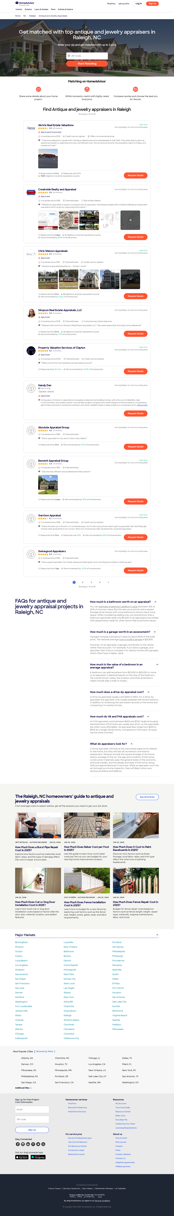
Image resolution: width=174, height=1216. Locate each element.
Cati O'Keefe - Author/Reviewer (79, 897)
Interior (19, 9)
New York (69, 997)
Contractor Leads (76, 1150)
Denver (19, 992)
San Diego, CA (28, 1082)
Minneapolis (70, 969)
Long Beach (21, 960)
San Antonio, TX (130, 1076)
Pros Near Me (121, 1120)
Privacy (72, 1196)
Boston (67, 956)
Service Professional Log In (80, 1138)
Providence (118, 960)
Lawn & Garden (41, 9)
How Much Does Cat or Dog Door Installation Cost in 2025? (35, 904)
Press (118, 1150)
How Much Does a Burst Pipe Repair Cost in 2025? (36, 849)
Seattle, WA (95, 1082)
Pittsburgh (117, 956)
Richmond (117, 1011)
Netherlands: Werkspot (104, 1189)
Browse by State (44, 1051)
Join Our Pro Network (77, 1142)
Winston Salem (71, 1020)
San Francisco (22, 983)
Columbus (69, 1033)
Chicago (19, 1033)
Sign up (32, 1130)
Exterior (28, 9)
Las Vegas (69, 988)
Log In (139, 3)
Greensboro (70, 1011)
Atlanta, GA (27, 1058)
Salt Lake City (119, 1001)
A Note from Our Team (125, 1124)
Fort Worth (118, 988)
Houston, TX (61, 1064)
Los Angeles (21, 965)
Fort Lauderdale (23, 1006)
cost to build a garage (130, 639)
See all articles (147, 797)
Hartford (19, 997)
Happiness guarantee (125, 1162)
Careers (119, 1146)
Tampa (18, 1024)
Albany (67, 992)
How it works (121, 1138)
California (79, 1196)
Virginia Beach (119, 1015)
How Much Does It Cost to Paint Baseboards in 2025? (132, 848)
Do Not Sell (89, 1196)
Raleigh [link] (32, 16)
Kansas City (70, 979)
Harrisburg (117, 947)
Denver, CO (27, 1064)
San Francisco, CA (64, 1082)
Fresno (18, 956)
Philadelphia (118, 951)
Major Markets (25, 935)
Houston (116, 992)
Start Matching (87, 63)
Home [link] (18, 16)
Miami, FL (127, 1064)
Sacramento (21, 974)
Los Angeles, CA (97, 1064)
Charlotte (69, 1006)
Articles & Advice (65, 9)
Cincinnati (69, 1024)
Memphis (117, 965)
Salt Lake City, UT (97, 1076)
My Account (121, 1103)
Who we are (121, 1142)
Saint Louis (69, 983)
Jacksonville (21, 1011)
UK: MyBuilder (120, 1189)
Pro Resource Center (77, 1146)
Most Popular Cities (23, 1051)
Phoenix (19, 947)
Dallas (115, 979)
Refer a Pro (120, 1116)
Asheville (68, 1001)
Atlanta (19, 1029)
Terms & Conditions (102, 1201)
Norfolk (116, 1006)
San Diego (20, 979)
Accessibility (100, 1196)
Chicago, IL (94, 1058)
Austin (115, 974)
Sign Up (152, 3)
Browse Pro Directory (77, 1107)
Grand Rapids (71, 965)
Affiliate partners (123, 1166)
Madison (116, 1024)
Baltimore (69, 951)
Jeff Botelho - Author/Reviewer (31, 842)
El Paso (116, 983)
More (53, 9)
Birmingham (21, 942)
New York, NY (129, 1070)
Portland (116, 942)
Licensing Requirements (126, 1128)
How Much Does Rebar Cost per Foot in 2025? (86, 848)
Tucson (18, 951)
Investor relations (123, 1154)
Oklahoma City (71, 1038)
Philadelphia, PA (29, 1076)
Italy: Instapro (87, 1189)
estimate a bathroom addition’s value (118, 606)
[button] (48, 158)
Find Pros (72, 1103)
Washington (21, 1001)
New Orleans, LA (97, 1070)
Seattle (116, 1020)
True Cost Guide (123, 1107)
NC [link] (24, 16)
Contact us (120, 1158)
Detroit (67, 960)
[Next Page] (108, 582)
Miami (18, 1015)
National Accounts (76, 1154)
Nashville (117, 969)
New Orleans (70, 947)
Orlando (19, 1020)
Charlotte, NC (62, 1058)
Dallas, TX (127, 1058)
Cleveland (69, 1029)
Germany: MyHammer (71, 1189)
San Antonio (118, 997)
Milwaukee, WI (28, 1070)
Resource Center (123, 1111)
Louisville (68, 942)
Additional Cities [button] (22, 1088)
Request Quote (135, 175)
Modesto (19, 969)
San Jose (19, 988)
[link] (87, 126)
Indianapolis (21, 1038)
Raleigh (67, 1015)
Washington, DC (130, 1082)
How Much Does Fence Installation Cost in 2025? (85, 904)
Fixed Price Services (77, 1111)
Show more (142, 405)
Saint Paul (69, 974)
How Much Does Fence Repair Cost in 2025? (135, 904)
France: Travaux (54, 1189)
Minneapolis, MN (63, 1070)
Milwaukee (117, 1029)
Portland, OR (61, 1076)
